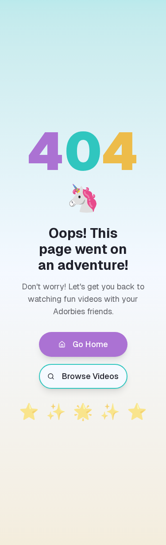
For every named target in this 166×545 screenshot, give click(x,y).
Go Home (90, 344)
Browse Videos (90, 376)
